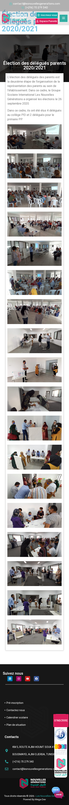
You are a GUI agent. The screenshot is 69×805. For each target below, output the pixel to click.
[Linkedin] (10, 678)
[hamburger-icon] (63, 18)
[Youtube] (27, 678)
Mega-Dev (40, 799)
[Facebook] (36, 678)
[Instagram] (18, 678)
